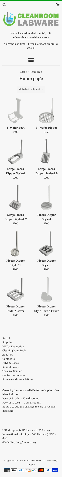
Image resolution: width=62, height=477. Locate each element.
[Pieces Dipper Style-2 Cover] (15, 289)
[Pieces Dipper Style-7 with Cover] (46, 289)
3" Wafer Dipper (46, 127)
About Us (7, 354)
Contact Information (14, 375)
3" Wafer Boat (15, 127)
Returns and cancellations (17, 379)
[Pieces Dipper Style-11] (15, 243)
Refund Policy (10, 366)
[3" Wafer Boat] (15, 110)
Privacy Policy (10, 362)
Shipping (7, 342)
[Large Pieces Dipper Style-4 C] (15, 198)
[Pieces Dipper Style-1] (46, 198)
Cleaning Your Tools (14, 350)
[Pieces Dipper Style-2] (46, 243)
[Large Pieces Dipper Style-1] (15, 152)
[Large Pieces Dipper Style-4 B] (46, 152)
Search (6, 338)
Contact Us (8, 358)
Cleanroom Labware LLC (33, 460)
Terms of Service (12, 370)
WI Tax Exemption (13, 346)
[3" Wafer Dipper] (46, 110)
